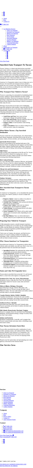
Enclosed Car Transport (13, 32)
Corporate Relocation (12, 43)
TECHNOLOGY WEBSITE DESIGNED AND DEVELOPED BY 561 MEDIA (13, 465)
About (5, 18)
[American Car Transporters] (13, 451)
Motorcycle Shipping (12, 33)
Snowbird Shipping (12, 38)
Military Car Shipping (12, 41)
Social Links (6, 50)
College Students (11, 44)
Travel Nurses (10, 36)
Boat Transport (11, 35)
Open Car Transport (12, 30)
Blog (4, 20)
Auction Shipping (11, 39)
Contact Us (6, 21)
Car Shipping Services (9, 29)
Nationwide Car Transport (10, 47)
